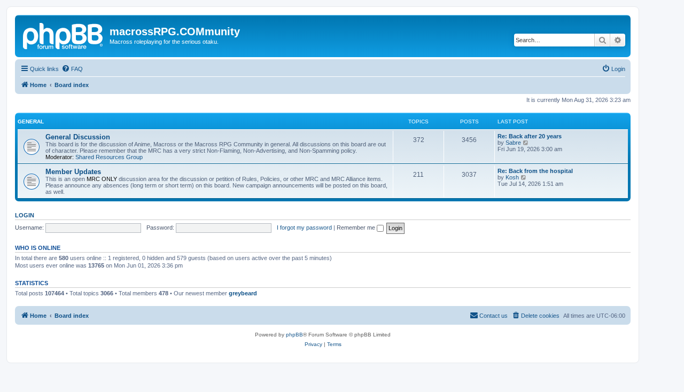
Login (24, 215)
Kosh (512, 177)
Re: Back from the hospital (535, 171)
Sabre (513, 142)
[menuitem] (72, 68)
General (31, 121)
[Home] (64, 35)
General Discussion (77, 137)
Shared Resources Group (109, 157)
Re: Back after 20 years (530, 136)
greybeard (243, 293)
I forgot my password (304, 227)
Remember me (357, 227)
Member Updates (73, 172)
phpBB (294, 335)
